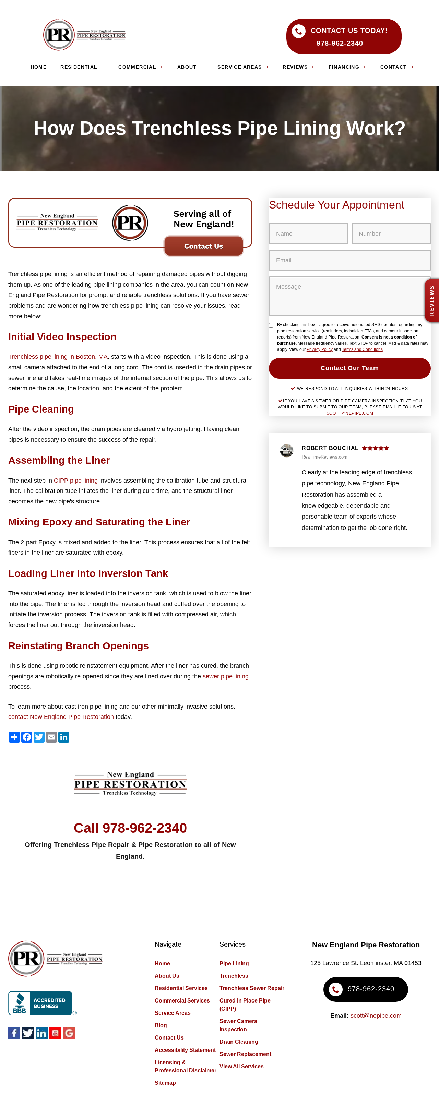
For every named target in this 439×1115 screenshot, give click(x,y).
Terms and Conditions (362, 349)
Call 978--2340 (130, 827)
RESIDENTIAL (78, 67)
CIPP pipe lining (76, 480)
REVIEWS (295, 67)
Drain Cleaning (239, 1042)
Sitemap (165, 1083)
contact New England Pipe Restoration (61, 716)
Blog (161, 1025)
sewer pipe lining (226, 676)
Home (162, 963)
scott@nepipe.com (350, 413)
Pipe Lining (234, 963)
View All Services (242, 1066)
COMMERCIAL (137, 67)
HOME (39, 67)
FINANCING (344, 67)
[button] (432, 300)
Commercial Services (182, 1001)
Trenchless (234, 976)
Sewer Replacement (245, 1054)
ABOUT (187, 67)
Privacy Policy (320, 349)
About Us (167, 976)
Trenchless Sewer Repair (252, 988)
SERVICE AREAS (239, 67)
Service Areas (173, 1013)
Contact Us (169, 1038)
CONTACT (393, 67)
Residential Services (181, 988)
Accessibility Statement (185, 1050)
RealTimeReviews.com (324, 457)
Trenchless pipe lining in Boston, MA (58, 356)
